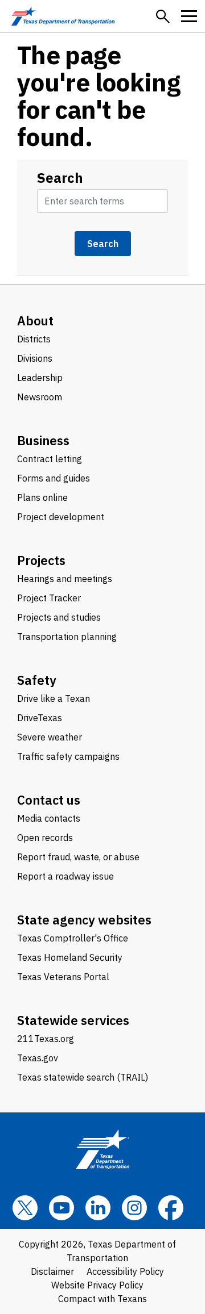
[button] (162, 16)
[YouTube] (61, 1207)
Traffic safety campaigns (68, 756)
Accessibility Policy (125, 1271)
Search (60, 178)
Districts (34, 339)
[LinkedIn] (97, 1207)
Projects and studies (59, 617)
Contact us (48, 800)
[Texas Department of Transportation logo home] (63, 16)
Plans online (42, 497)
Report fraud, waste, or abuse (78, 857)
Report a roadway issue (65, 876)
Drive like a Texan (53, 698)
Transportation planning (67, 636)
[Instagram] (134, 1207)
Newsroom (39, 397)
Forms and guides (53, 478)
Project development (60, 516)
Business (43, 440)
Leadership (40, 377)
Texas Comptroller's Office (72, 938)
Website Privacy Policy (97, 1285)
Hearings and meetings (64, 578)
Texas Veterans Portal (63, 976)
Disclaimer (52, 1271)
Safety (36, 680)
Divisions (34, 358)
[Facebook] (170, 1207)
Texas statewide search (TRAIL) (82, 1077)
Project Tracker (49, 598)
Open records (45, 837)
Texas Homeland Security (69, 957)
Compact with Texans (102, 1298)
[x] (25, 1207)
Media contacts (48, 818)
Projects (41, 560)
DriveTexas (39, 717)
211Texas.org (45, 1038)
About (35, 320)
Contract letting (49, 458)
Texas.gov (37, 1058)
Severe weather (49, 737)
